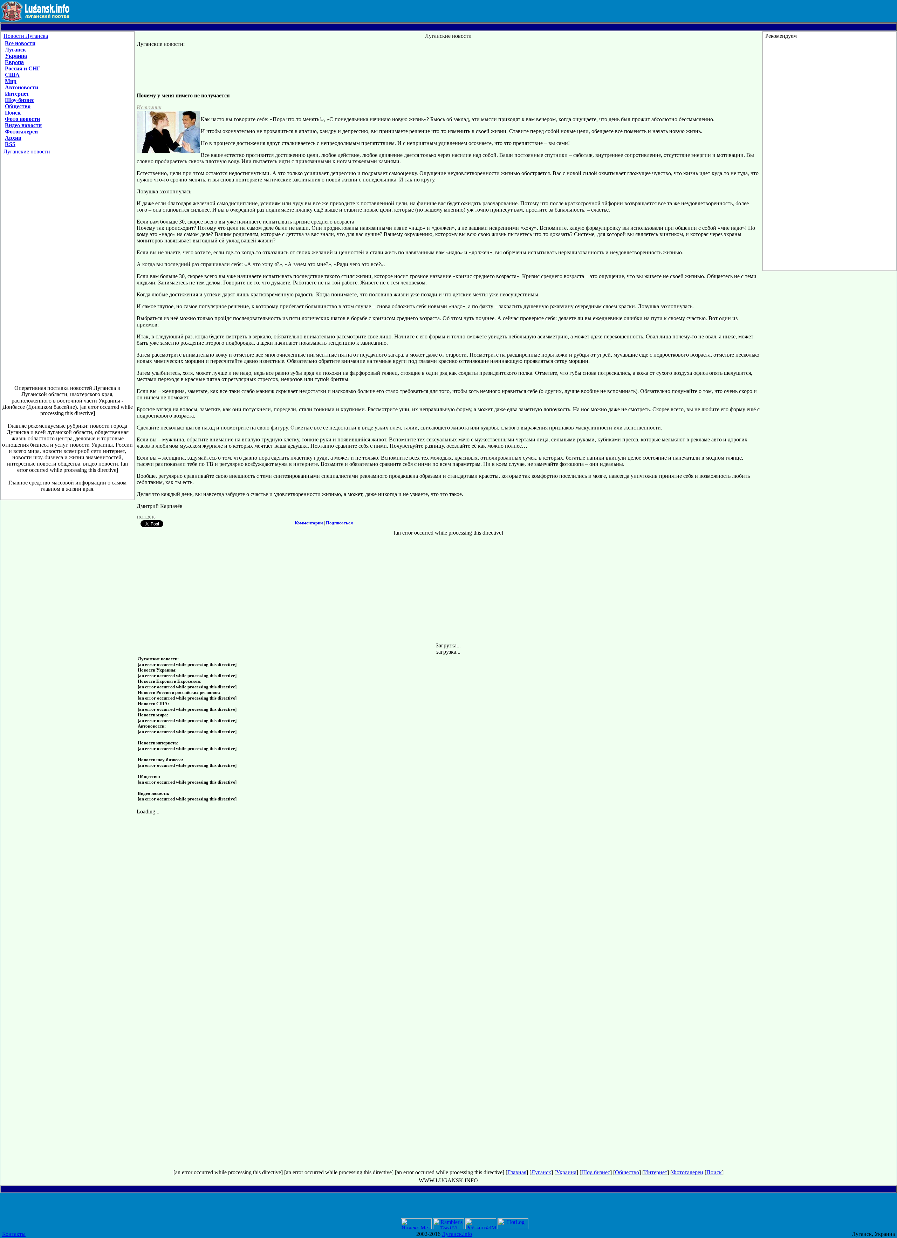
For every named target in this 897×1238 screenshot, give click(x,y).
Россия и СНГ (22, 68)
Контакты (14, 1234)
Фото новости (22, 119)
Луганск (15, 50)
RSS (10, 144)
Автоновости (21, 87)
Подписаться (339, 522)
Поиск (13, 113)
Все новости (20, 43)
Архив (13, 138)
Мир (10, 81)
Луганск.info (457, 1234)
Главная (516, 1172)
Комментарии (309, 522)
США (12, 75)
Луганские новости (27, 151)
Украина (16, 56)
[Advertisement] (68, 273)
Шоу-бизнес (19, 100)
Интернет (17, 94)
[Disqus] (449, 902)
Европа (14, 62)
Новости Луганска (26, 36)
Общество (17, 106)
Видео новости (23, 125)
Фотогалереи (21, 132)
